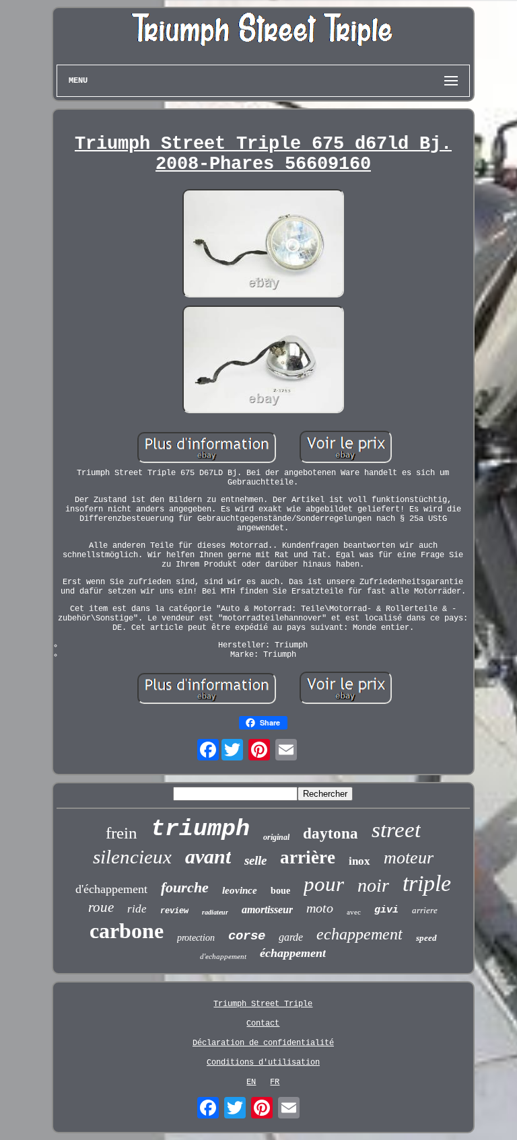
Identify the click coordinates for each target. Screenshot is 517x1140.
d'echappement (223, 956)
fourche (185, 887)
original (276, 837)
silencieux (132, 856)
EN (251, 1082)
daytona (330, 833)
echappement (359, 934)
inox (359, 861)
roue (101, 907)
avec (354, 912)
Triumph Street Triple (262, 1004)
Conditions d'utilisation (263, 1062)
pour (324, 884)
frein (121, 833)
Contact (262, 1023)
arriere (425, 910)
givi (386, 910)
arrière (307, 857)
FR (274, 1082)
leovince (239, 890)
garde (291, 937)
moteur (409, 857)
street (396, 830)
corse (246, 936)
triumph (200, 829)
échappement (293, 953)
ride (137, 908)
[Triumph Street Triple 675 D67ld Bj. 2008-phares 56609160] (263, 244)
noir (373, 885)
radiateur (215, 912)
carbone (127, 931)
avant (208, 856)
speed (426, 938)
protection (196, 938)
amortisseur (267, 909)
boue (280, 891)
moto (319, 907)
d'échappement (111, 889)
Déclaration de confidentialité (263, 1043)
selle (255, 860)
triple (427, 883)
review (174, 911)
